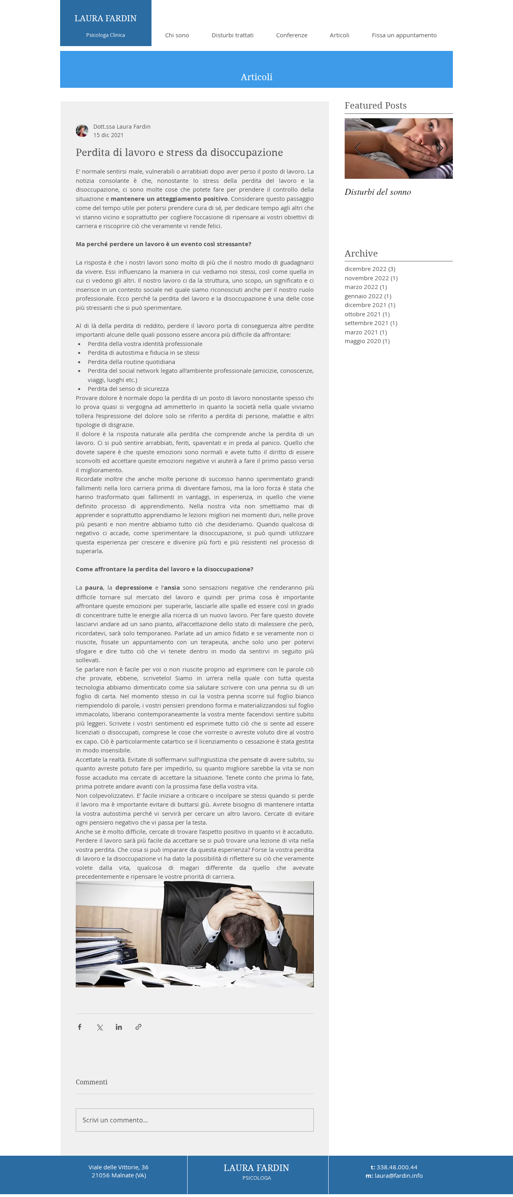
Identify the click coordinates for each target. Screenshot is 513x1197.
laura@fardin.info (399, 1175)
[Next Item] (440, 148)
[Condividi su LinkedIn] (119, 1027)
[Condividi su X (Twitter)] (99, 1027)
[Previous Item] (357, 148)
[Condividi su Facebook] (79, 1027)
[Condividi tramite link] (138, 1027)
